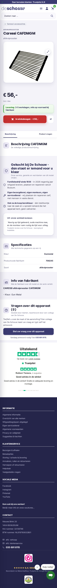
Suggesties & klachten (12, 436)
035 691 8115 (41, 337)
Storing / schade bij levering (15, 457)
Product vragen (45, 134)
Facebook (7, 486)
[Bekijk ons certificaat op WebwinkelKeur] (28, 558)
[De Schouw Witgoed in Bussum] (13, 8)
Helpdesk (7, 468)
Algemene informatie (11, 414)
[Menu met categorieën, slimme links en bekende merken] (41, 8)
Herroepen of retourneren (14, 465)
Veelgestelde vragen (11, 472)
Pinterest (6, 493)
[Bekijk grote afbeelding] (48, 51)
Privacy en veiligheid (11, 433)
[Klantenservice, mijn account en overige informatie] (47, 8)
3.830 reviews (34, 358)
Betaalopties (8, 454)
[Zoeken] (52, 16)
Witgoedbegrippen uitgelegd (15, 422)
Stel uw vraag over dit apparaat (28, 331)
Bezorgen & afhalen (11, 450)
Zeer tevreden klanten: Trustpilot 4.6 (28, 2)
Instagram (7, 489)
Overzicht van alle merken (14, 418)
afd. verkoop (11, 540)
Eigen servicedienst (11, 425)
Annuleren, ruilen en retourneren (16, 461)
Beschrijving (10, 134)
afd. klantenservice (14, 543)
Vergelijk (51, 119)
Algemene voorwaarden (13, 429)
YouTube (6, 497)
